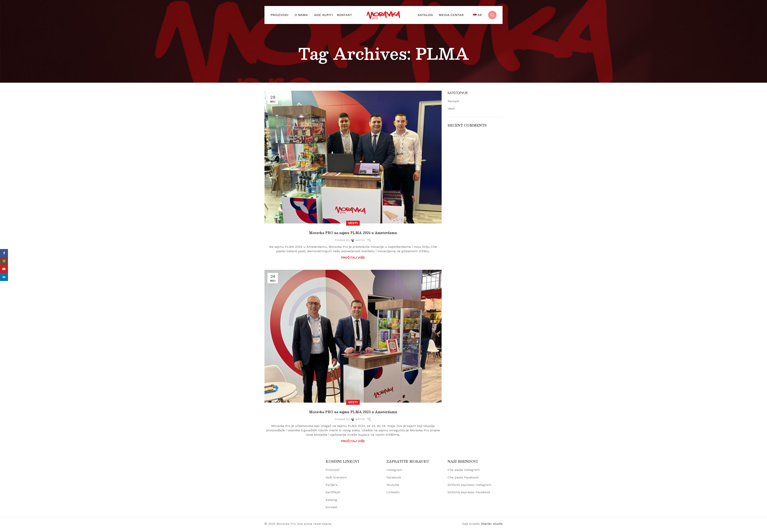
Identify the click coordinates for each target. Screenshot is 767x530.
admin (360, 240)
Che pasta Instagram (464, 470)
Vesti (353, 223)
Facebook (393, 477)
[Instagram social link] (4, 261)
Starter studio (492, 524)
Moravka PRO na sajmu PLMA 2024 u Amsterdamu (353, 232)
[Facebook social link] (4, 253)
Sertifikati (333, 492)
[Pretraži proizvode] (492, 15)
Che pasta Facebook (463, 477)
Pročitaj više (353, 257)
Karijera (332, 485)
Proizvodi (333, 470)
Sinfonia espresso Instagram (469, 485)
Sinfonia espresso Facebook (469, 492)
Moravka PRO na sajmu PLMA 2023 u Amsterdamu (353, 412)
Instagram (394, 470)
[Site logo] (383, 15)
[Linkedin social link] (4, 277)
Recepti (453, 101)
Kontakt (331, 507)
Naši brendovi (336, 477)
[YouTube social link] (4, 269)
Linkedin (393, 492)
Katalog (331, 500)
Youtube (392, 485)
